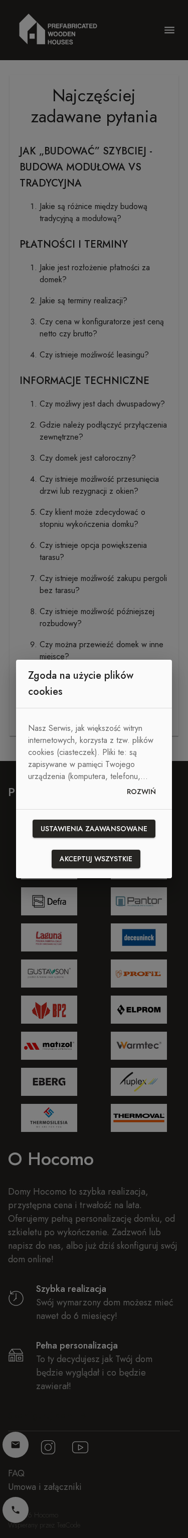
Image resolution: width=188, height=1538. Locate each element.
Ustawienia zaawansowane (94, 829)
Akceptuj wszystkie (96, 859)
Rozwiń (141, 792)
